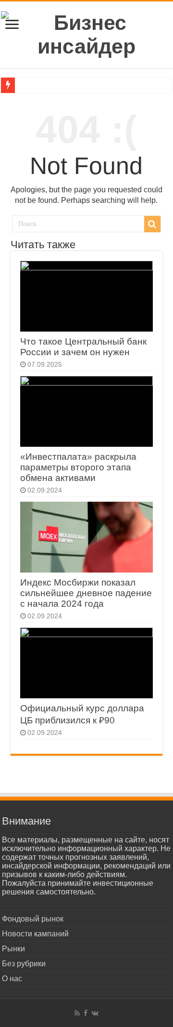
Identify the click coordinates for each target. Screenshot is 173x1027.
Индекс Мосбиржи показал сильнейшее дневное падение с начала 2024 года (86, 593)
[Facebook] (85, 1013)
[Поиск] (152, 224)
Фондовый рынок (32, 919)
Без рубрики (24, 964)
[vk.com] (94, 1013)
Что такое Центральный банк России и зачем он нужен (83, 346)
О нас (12, 978)
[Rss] (77, 1013)
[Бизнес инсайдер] (86, 32)
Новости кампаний (35, 934)
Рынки (13, 949)
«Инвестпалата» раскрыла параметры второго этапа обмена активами (78, 467)
